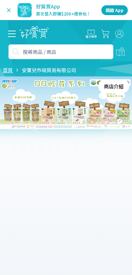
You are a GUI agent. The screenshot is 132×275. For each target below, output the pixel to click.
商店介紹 (114, 86)
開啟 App (115, 10)
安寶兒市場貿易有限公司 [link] (49, 70)
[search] (16, 52)
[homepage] (34, 33)
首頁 (8, 70)
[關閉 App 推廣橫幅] (8, 10)
